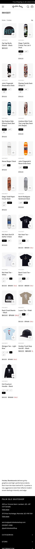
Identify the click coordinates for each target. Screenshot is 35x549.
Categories (7, 535)
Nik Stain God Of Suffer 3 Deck (8, 236)
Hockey (5, 40)
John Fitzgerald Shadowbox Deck (8, 84)
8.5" (20, 54)
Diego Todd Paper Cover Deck (8, 198)
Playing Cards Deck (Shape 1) (25, 84)
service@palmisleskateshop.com (13, 522)
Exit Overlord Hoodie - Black (7, 385)
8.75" (4, 92)
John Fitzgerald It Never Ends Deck (24, 162)
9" (8, 165)
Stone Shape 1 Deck (9, 161)
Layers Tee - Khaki (25, 310)
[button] (27, 6)
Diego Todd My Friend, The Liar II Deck (24, 45)
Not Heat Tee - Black (23, 236)
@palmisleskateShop (9, 528)
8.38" (26, 51)
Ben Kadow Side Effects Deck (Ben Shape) (8, 123)
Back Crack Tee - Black (24, 274)
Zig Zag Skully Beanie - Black (7, 44)
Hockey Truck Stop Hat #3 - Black (25, 347)
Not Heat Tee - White (7, 274)
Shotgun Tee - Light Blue (9, 347)
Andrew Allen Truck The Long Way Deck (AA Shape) (25, 123)
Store (5, 542)
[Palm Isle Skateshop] (17, 6)
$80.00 (5, 48)
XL (20, 243)
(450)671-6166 (7, 525)
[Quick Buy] (30, 34)
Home (3, 20)
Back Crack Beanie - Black (8, 311)
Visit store (5, 510)
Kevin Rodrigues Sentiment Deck (24, 198)
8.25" (21, 51)
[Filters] (32, 20)
